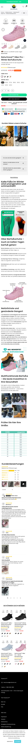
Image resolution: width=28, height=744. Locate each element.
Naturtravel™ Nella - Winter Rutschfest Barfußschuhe (6, 624)
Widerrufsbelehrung (6, 726)
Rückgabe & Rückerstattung (8, 724)
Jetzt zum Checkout (14, 99)
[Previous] (3, 29)
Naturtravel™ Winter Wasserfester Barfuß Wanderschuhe (20, 624)
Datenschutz (4, 721)
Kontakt (3, 704)
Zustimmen (17, 741)
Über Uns (3, 702)
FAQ (2, 707)
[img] (9, 494)
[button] (4, 67)
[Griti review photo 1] (5, 549)
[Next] (24, 29)
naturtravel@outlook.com (9, 682)
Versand (3, 719)
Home (2, 12)
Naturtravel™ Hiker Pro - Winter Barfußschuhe (20, 655)
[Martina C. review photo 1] (5, 523)
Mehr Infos (10, 741)
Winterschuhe (8, 12)
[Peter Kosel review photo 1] (5, 591)
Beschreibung (14, 177)
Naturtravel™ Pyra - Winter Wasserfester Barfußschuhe (7, 655)
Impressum (4, 716)
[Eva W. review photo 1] (5, 570)
